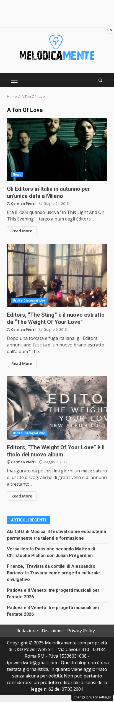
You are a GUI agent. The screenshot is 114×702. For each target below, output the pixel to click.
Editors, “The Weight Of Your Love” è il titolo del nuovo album (57, 408)
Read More (21, 230)
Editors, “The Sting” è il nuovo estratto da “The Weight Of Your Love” (57, 275)
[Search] (100, 80)
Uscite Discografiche (29, 300)
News (17, 174)
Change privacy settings (92, 697)
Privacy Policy (81, 631)
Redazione (27, 631)
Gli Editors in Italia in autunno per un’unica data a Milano (57, 149)
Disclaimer (52, 631)
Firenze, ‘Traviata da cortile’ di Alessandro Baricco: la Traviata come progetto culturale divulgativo (53, 573)
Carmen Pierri (23, 203)
